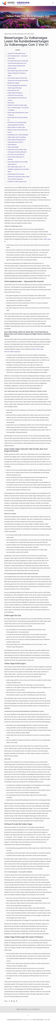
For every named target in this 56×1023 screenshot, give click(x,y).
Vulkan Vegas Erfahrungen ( (15, 93)
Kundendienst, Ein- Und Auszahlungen (18, 134)
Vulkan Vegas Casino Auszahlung (17, 137)
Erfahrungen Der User (13, 90)
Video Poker (11, 102)
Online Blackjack (12, 144)
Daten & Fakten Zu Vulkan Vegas (16, 127)
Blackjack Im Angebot (13, 83)
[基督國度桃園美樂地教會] (16, 3)
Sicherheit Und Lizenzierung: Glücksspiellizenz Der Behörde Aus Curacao (17, 98)
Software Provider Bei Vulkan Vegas (17, 105)
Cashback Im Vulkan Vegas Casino (17, 181)
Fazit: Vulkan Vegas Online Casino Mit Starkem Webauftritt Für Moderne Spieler (18, 73)
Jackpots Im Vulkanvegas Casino (17, 53)
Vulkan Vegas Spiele (13, 147)
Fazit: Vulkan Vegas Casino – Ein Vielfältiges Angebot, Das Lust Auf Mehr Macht (18, 169)
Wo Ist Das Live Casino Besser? (16, 154)
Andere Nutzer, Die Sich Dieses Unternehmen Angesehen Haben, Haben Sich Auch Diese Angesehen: (18, 176)
